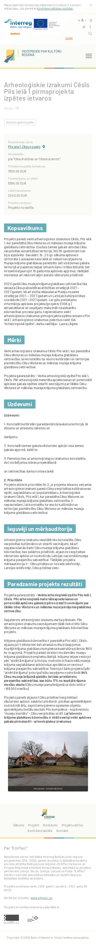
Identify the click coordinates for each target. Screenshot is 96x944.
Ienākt (69, 38)
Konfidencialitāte (39, 831)
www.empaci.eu (41, 897)
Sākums (18, 825)
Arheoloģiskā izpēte (20, 122)
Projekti (33, 825)
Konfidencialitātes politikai (55, 8)
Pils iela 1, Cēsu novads (24, 147)
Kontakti (62, 831)
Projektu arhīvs (72, 825)
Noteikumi (50, 825)
